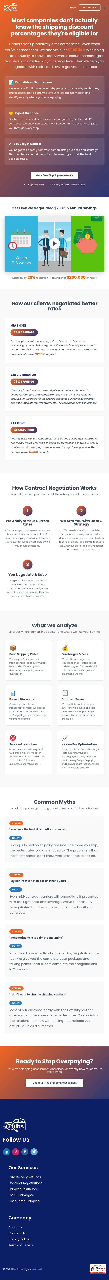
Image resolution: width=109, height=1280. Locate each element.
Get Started (89, 7)
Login (73, 7)
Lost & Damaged (21, 1195)
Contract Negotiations (25, 1183)
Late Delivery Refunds (25, 1177)
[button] (54, 244)
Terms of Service (21, 1245)
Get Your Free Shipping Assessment (54, 1082)
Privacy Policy (19, 1239)
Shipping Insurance (23, 1189)
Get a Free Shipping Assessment (54, 175)
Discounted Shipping (24, 1201)
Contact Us (17, 1233)
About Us (15, 1227)
